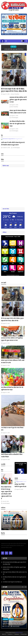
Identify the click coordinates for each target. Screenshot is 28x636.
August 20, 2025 (19, 489)
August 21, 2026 (6, 94)
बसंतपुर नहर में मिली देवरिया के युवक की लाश (14, 623)
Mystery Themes (19, 632)
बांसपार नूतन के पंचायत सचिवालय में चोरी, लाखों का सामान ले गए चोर (15, 573)
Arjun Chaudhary (15, 94)
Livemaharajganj (14, 117)
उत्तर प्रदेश (5, 84)
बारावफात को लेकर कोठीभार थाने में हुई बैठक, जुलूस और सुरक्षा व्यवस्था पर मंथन (18, 99)
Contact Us (10, 634)
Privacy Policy (24, 634)
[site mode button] (22, 41)
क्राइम (11, 619)
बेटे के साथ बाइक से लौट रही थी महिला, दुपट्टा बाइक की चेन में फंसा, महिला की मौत (14, 563)
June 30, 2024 (6, 501)
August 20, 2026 (6, 459)
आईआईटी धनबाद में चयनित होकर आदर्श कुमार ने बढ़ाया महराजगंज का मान (13, 521)
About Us (4, 634)
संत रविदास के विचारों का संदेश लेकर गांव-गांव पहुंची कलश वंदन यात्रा (17, 123)
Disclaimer (16, 634)
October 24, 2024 (6, 147)
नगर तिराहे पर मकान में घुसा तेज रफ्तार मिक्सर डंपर (12, 582)
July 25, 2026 (8, 526)
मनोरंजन (11, 515)
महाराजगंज (10, 84)
